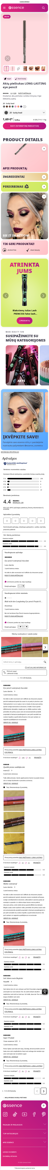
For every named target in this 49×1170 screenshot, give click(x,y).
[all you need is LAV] (15, 106)
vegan (9, 79)
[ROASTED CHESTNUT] (7, 106)
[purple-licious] (21, 106)
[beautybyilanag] (23, 412)
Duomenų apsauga (10, 1156)
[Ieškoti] (43, 8)
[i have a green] (12, 106)
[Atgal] (6, 295)
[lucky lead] (4, 106)
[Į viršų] (43, 1105)
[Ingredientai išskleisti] (44, 177)
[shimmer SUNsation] (18, 106)
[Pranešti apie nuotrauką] (5, 394)
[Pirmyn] (43, 295)
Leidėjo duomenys (10, 1152)
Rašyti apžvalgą (24, 93)
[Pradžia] (16, 7)
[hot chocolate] (10, 106)
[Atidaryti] (4, 7)
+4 (24, 106)
